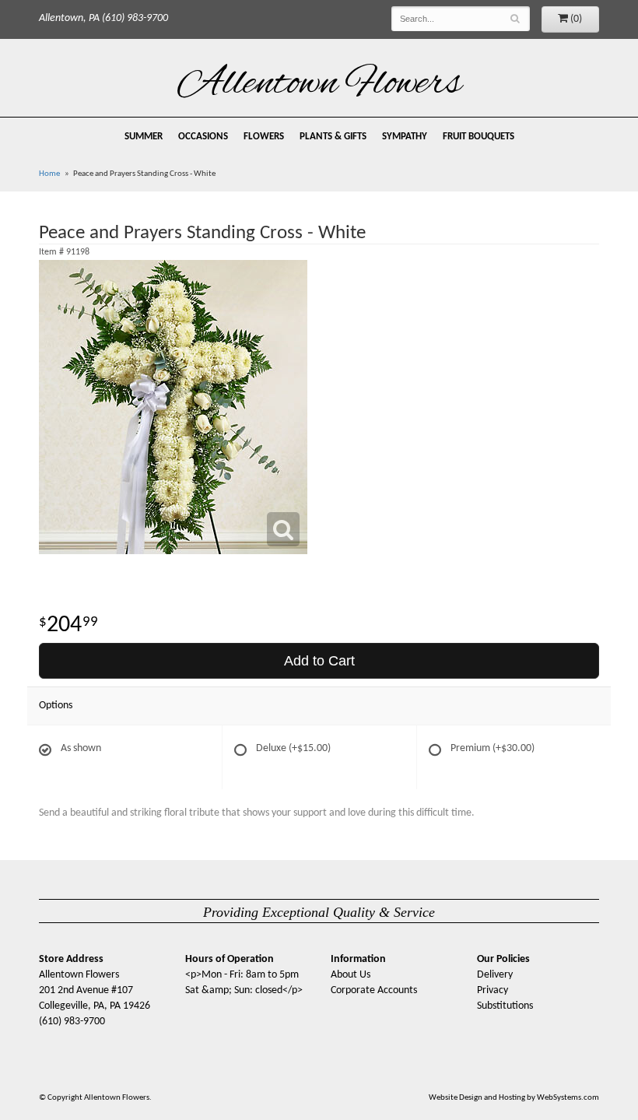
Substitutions (505, 1006)
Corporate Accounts (374, 990)
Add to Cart (319, 661)
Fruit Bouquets (478, 137)
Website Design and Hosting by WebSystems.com (514, 1098)
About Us (350, 975)
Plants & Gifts (333, 137)
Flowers (264, 137)
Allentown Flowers (319, 85)
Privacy (492, 990)
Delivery (495, 975)
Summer (143, 137)
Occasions (203, 137)
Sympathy (404, 137)
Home (49, 174)
